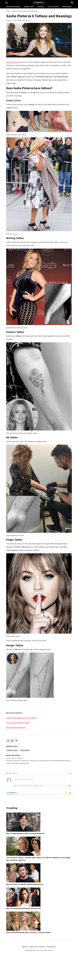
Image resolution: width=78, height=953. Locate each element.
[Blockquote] (31, 786)
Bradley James (29, 6)
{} (38, 785)
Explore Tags (33, 946)
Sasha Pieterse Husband (15, 727)
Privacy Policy (51, 946)
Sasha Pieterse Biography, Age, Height (21, 717)
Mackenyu (41, 6)
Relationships (67, 6)
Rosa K (10, 20)
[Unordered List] (28, 786)
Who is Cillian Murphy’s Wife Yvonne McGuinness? (25, 833)
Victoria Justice (53, 6)
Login (70, 773)
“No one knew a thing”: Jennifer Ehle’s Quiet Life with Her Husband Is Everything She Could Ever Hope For (38, 858)
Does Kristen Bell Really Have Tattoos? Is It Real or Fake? (28, 932)
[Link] (36, 786)
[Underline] (20, 786)
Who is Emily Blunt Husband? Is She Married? (23, 908)
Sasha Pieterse (12, 62)
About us (25, 946)
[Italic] (17, 786)
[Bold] (15, 786)
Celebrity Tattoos (12, 750)
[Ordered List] (25, 786)
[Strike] (23, 786)
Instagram (15, 234)
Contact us (42, 946)
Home (8, 11)
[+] (41, 785)
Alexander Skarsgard (13, 6)
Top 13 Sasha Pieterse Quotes (18, 722)
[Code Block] (33, 786)
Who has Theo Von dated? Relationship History (24, 884)
